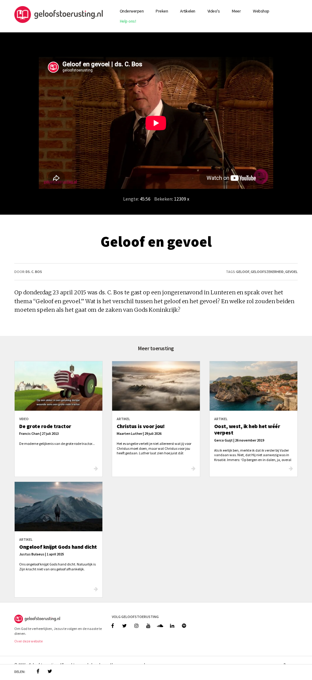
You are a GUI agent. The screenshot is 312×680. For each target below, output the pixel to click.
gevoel (291, 271)
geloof (242, 271)
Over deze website (28, 641)
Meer (236, 11)
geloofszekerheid (267, 271)
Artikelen (187, 11)
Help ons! (128, 21)
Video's (213, 11)
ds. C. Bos (34, 271)
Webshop (261, 11)
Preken (162, 11)
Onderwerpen (132, 11)
